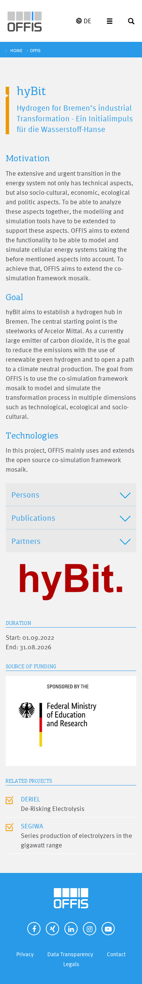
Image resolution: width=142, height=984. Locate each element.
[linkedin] (71, 928)
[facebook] (34, 928)
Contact (116, 954)
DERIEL (30, 799)
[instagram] (89, 928)
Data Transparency (70, 954)
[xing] (52, 928)
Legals (71, 964)
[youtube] (108, 928)
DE (87, 20)
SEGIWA (32, 826)
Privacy (25, 954)
